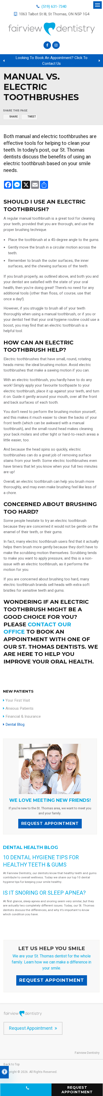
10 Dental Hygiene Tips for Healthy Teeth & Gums (41, 861)
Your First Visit (18, 700)
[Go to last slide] (4, 61)
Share (13, 116)
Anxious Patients (20, 708)
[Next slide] (99, 61)
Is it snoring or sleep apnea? (44, 893)
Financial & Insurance (23, 716)
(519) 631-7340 (54, 6)
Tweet (32, 116)
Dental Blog (15, 724)
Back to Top (12, 1064)
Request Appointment (50, 823)
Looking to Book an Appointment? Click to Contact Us (52, 60)
